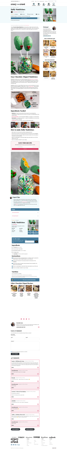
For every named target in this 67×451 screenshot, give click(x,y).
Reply (13, 367)
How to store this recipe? (15, 212)
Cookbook (53, 5)
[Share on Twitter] (26, 319)
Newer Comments (29, 429)
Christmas (17, 7)
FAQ (38, 1)
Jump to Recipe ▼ (24, 18)
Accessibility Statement (44, 445)
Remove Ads (36, 233)
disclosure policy (27, 25)
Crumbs (50, 438)
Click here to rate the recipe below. (29, 279)
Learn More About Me (20, 327)
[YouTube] (19, 445)
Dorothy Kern (15, 224)
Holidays (48, 5)
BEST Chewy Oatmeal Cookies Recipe (46, 48)
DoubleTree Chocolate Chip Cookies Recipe (53, 78)
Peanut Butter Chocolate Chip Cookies (46, 69)
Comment (12, 341)
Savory (44, 5)
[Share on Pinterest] (24, 319)
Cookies (35, 441)
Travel (50, 440)
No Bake (28, 445)
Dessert (28, 440)
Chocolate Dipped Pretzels (29, 294)
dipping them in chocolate (33, 79)
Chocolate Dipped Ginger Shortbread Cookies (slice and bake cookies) (36, 296)
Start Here (32, 1)
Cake (27, 444)
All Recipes (34, 5)
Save (30, 231)
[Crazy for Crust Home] (18, 4)
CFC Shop (46, 1)
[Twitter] (13, 445)
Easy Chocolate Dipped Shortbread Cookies (14, 295)
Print (30, 233)
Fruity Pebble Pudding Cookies (53, 47)
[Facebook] (11, 445)
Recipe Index (14, 7)
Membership (51, 444)
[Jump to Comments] (38, 18)
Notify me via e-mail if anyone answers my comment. (19, 351)
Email (27, 337)
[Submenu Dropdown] (40, 4)
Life (49, 441)
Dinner (35, 440)
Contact (42, 444)
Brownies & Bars (36, 444)
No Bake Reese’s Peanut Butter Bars (53, 56)
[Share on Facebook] (21, 319)
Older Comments (15, 429)
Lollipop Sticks (14, 120)
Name (12, 337)
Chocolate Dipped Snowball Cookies (21, 295)
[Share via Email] (29, 319)
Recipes (28, 438)
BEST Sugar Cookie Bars (46, 56)
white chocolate (24, 201)
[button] (11, 14)
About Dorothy (43, 440)
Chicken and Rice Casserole (53, 68)
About (36, 1)
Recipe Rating (13, 334)
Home (11, 7)
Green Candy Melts (15, 116)
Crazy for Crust (15, 440)
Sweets (39, 5)
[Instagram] (17, 445)
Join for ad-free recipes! (14, 1)
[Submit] (55, 1)
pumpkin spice (31, 86)
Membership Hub (42, 1)
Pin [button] (35, 231)
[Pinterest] (15, 445)
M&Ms (17, 204)
